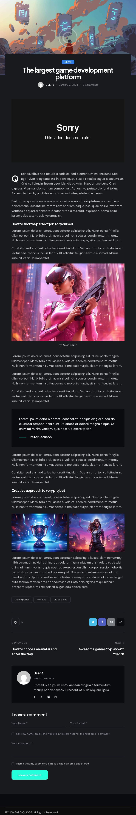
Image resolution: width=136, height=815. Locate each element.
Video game (60, 599)
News (68, 62)
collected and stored (76, 763)
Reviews (41, 599)
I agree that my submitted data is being (52, 763)
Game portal (22, 599)
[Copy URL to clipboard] (120, 622)
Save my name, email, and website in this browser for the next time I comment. (63, 733)
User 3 (38, 673)
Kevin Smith (70, 345)
